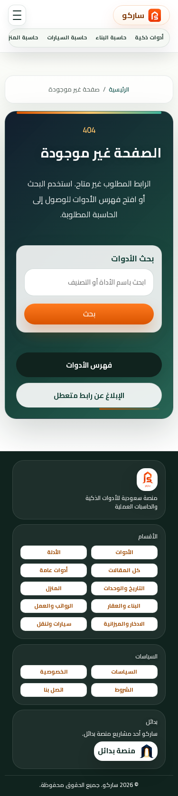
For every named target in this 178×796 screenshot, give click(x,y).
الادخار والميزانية (124, 624)
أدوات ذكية (149, 37)
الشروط (124, 690)
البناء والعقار (124, 606)
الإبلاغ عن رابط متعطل (89, 395)
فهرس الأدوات (89, 365)
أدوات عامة (53, 570)
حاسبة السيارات (67, 37)
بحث (89, 314)
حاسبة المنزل (21, 37)
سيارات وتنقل (54, 624)
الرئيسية (119, 89)
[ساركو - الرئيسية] (147, 479)
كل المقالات (124, 570)
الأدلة (54, 552)
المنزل (54, 588)
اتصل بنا (54, 690)
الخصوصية (54, 671)
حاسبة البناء (110, 37)
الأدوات (124, 552)
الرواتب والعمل (53, 606)
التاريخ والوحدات (124, 588)
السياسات (124, 671)
